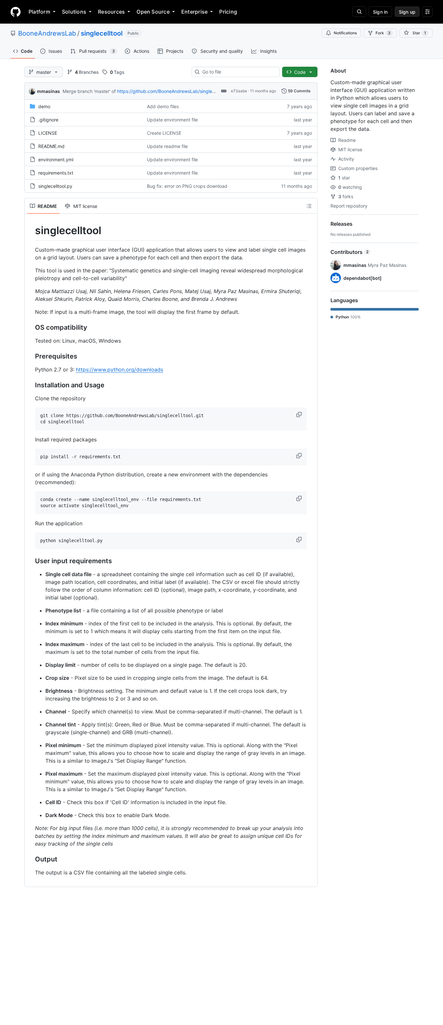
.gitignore (48, 119)
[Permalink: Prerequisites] (30, 356)
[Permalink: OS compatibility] (30, 327)
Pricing (228, 11)
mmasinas (48, 91)
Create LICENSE (164, 133)
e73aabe (239, 90)
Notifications (345, 32)
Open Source (153, 11)
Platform (39, 11)
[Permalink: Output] (30, 859)
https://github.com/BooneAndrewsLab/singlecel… (169, 91)
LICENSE (47, 133)
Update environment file (172, 119)
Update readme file (167, 146)
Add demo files (163, 106)
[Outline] (309, 206)
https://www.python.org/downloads (119, 369)
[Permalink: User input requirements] (30, 560)
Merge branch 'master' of (89, 91)
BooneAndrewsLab (47, 33)
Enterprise (194, 11)
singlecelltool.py (55, 186)
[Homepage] (15, 11)
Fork (383, 32)
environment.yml (55, 159)
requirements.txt (55, 173)
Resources (111, 11)
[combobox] (238, 72)
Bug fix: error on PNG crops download (187, 186)
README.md (51, 146)
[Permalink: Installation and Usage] (30, 385)
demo (44, 106)
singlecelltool (102, 33)
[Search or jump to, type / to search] (359, 11)
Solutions (74, 11)
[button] (299, 414)
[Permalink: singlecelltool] (30, 230)
